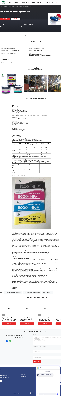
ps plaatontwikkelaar (47, 292)
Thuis (1, 6)
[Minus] (58, 367)
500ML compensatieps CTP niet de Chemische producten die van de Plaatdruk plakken (27, 319)
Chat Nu (15, 18)
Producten (5, 6)
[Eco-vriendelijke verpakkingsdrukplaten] (9, 308)
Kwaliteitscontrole (24, 376)
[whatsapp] (10, 341)
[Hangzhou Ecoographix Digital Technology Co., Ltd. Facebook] (1, 381)
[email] (7, 341)
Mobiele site (35, 392)
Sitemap (29, 392)
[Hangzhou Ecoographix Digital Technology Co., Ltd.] (3, 2)
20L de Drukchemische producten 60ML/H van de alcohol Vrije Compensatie (44, 319)
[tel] (14, 341)
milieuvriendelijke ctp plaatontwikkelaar (32, 292)
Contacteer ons (23, 378)
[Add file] (37, 394)
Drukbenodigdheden (12, 6)
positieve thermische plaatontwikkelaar (13, 292)
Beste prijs (5, 18)
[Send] (58, 394)
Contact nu (36, 361)
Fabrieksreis (23, 374)
